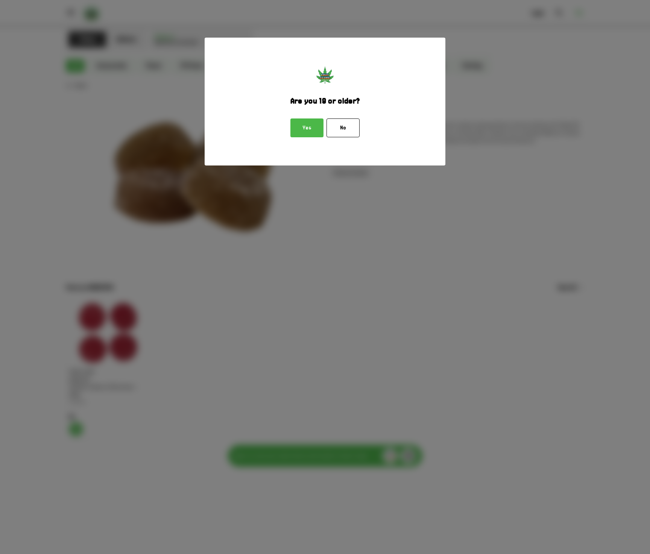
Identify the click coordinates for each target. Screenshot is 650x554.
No (343, 128)
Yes (306, 128)
